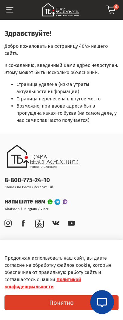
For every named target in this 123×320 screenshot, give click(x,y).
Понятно (61, 302)
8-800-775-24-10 (27, 180)
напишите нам (25, 201)
